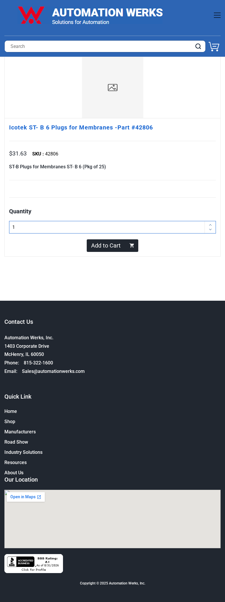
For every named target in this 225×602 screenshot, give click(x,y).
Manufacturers (20, 432)
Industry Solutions (23, 452)
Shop (9, 421)
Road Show (16, 442)
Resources (15, 462)
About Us (13, 472)
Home (10, 411)
